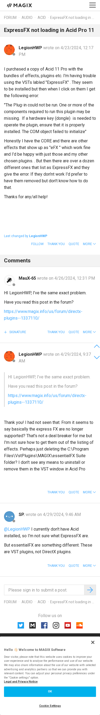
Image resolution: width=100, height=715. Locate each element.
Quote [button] (74, 244)
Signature (17, 332)
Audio (27, 17)
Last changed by (25, 236)
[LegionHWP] (9, 49)
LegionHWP (31, 47)
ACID (42, 17)
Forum (10, 17)
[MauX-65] (9, 280)
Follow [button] (37, 244)
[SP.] (9, 516)
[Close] (93, 642)
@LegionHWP (17, 529)
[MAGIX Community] (20, 5)
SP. (22, 514)
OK (50, 691)
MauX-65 (28, 278)
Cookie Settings (50, 706)
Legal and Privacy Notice (21, 681)
